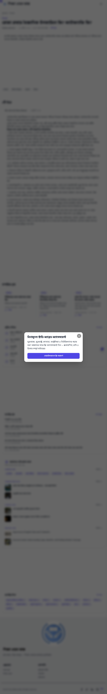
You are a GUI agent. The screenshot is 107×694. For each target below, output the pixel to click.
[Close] (79, 336)
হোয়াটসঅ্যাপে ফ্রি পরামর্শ (53, 355)
